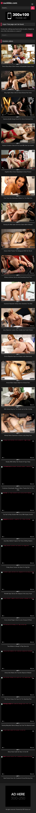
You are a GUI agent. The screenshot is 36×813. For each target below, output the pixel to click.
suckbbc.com (10, 2)
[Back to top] (31, 808)
